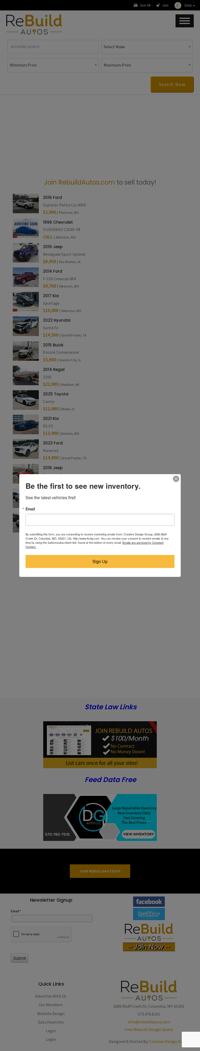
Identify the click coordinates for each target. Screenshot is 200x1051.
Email (30, 509)
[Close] (176, 479)
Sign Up (100, 561)
